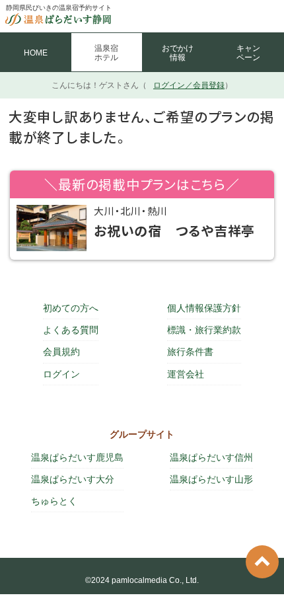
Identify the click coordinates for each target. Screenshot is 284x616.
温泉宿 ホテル (106, 53)
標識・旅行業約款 (204, 330)
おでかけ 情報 (178, 53)
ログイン (61, 374)
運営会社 (185, 374)
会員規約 (61, 351)
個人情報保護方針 (204, 308)
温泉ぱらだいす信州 (211, 457)
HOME (36, 53)
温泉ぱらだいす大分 (72, 479)
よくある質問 (70, 330)
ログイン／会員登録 (189, 85)
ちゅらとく (54, 501)
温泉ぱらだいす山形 (211, 479)
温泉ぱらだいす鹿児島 (77, 457)
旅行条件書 (190, 351)
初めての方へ (70, 308)
